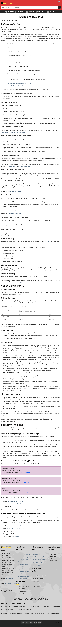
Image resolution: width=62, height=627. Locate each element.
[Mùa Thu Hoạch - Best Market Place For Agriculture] (6, 3)
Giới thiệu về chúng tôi (24, 554)
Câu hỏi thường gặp (38, 554)
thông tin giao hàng (17, 428)
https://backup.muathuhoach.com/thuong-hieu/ (20, 83)
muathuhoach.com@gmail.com (18, 282)
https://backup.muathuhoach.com (43, 44)
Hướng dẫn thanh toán (14, 213)
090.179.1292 (47, 241)
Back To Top (57, 622)
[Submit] (59, 7)
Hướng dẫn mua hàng (39, 557)
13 (30, 226)
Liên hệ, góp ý (37, 565)
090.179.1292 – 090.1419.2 (22, 226)
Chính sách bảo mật (24, 166)
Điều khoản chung (11, 166)
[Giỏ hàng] (59, 3)
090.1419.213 (20, 501)
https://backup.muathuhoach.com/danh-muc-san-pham (22, 86)
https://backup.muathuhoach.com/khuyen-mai (13, 132)
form (17, 536)
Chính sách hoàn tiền (23, 564)
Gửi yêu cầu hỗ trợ (38, 562)
